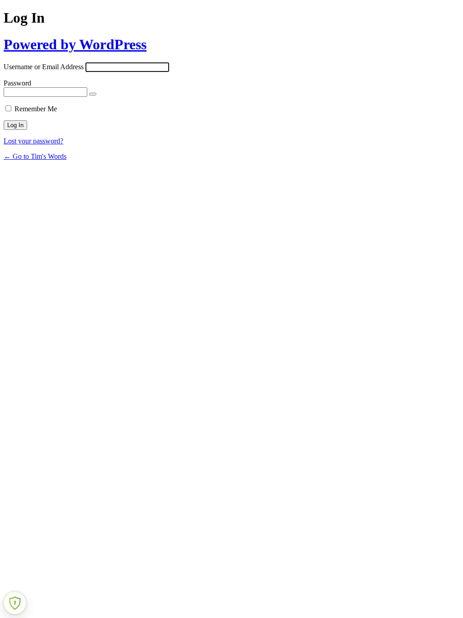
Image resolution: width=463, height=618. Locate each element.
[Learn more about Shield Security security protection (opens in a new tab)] (15, 603)
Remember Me (35, 109)
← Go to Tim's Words (35, 156)
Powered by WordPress (75, 44)
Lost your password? (33, 141)
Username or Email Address (44, 67)
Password (17, 83)
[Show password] (92, 94)
